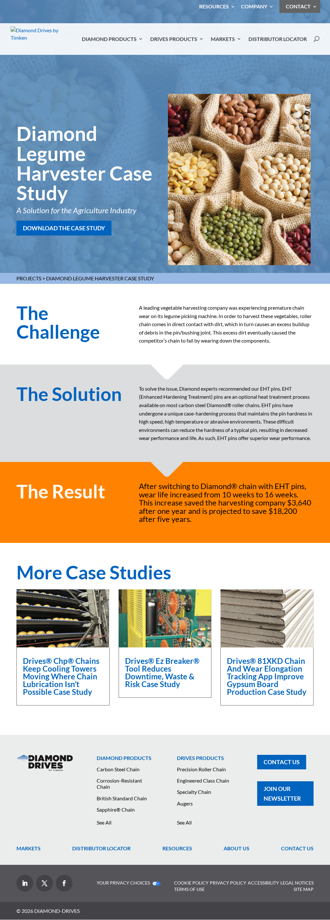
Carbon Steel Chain (118, 769)
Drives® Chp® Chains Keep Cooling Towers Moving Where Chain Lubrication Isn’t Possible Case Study (61, 676)
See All (104, 822)
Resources (214, 6)
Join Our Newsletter (282, 793)
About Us (236, 848)
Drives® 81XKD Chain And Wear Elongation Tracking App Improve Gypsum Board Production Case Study (266, 676)
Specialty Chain (194, 792)
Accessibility (263, 882)
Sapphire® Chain (116, 809)
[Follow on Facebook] (64, 883)
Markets (223, 39)
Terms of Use (189, 889)
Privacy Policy (228, 882)
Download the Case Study (64, 228)
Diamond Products (109, 39)
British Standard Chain (122, 798)
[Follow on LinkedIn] (24, 883)
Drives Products (173, 39)
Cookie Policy (191, 882)
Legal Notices (297, 882)
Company (254, 6)
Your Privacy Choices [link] (124, 882)
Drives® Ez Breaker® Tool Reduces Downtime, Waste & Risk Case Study (162, 672)
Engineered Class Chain (203, 780)
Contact (298, 6)
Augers (185, 803)
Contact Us (282, 761)
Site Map (304, 889)
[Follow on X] (44, 883)
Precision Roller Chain (201, 769)
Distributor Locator (277, 39)
